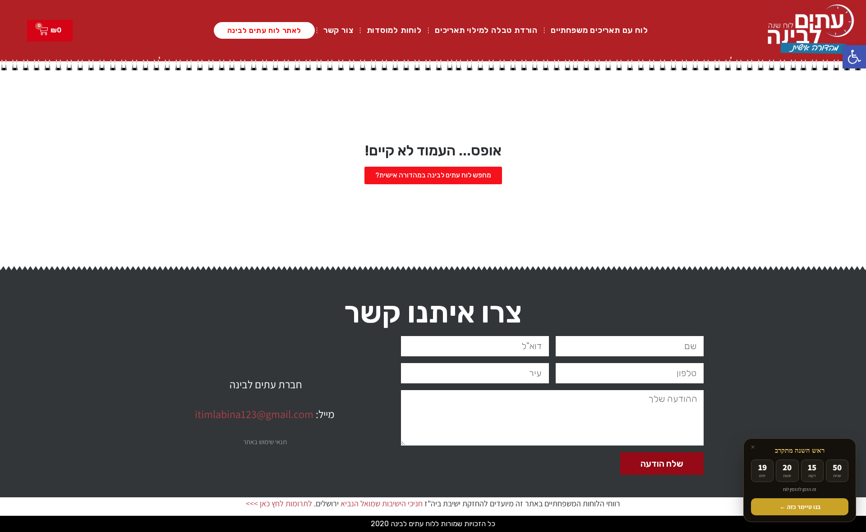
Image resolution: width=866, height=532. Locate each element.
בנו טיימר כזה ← (799, 507)
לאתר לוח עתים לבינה (264, 30)
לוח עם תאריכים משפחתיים (599, 30)
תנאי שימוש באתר (265, 441)
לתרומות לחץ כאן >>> (279, 503)
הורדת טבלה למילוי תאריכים (486, 30)
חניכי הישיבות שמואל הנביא (382, 503)
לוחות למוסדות (394, 30)
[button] (854, 56)
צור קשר (338, 30)
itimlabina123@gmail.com (254, 414)
